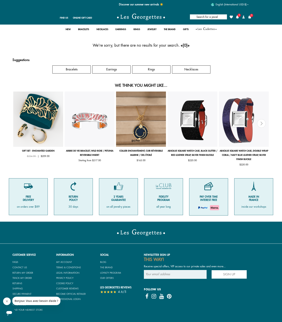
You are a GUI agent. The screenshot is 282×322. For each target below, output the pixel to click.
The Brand (106, 267)
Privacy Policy (64, 278)
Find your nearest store (27, 310)
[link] (206, 30)
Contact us (19, 267)
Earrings (111, 69)
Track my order (22, 278)
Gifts (32, 69)
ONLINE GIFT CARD (82, 18)
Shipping (17, 288)
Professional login (68, 299)
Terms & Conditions (68, 267)
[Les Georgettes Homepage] (141, 17)
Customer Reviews (67, 288)
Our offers (107, 278)
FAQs (15, 262)
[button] (68, 30)
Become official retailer (71, 294)
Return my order (22, 273)
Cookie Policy (64, 283)
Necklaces (191, 69)
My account (64, 262)
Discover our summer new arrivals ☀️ (141, 4)
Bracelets (72, 69)
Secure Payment (21, 294)
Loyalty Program (110, 273)
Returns (17, 283)
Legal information (67, 273)
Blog (103, 262)
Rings (151, 69)
